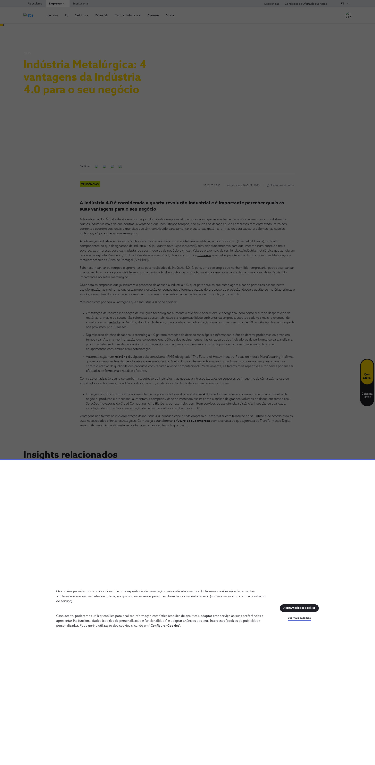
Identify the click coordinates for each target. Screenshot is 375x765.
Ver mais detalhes (299, 618)
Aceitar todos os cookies (299, 608)
